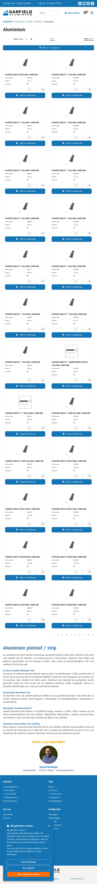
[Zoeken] (58, 12)
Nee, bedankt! (28, 868)
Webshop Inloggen (54, 818)
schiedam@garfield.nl (11, 797)
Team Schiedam (8, 814)
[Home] (18, 13)
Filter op (50, 48)
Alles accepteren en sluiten (28, 874)
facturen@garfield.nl (10, 801)
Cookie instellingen (28, 862)
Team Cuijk (6, 818)
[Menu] (92, 12)
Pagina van (18, 39)
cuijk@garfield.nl (55, 797)
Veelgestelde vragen (54, 825)
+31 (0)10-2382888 (10, 794)
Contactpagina (52, 814)
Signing (56, 879)
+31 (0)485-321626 (55, 794)
